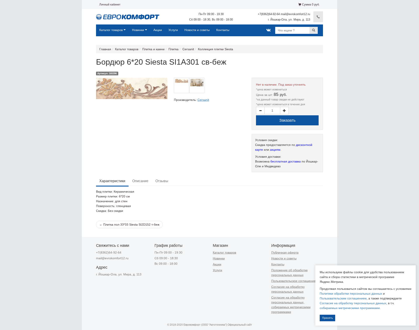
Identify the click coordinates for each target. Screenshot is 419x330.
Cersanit (188, 49)
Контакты (222, 30)
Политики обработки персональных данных (351, 293)
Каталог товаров (111, 30)
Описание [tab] (140, 181)
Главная (105, 49)
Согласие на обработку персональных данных (353, 303)
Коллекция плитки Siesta (215, 49)
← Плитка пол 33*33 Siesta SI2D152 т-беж (129, 224)
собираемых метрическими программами (350, 308)
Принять (327, 318)
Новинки (138, 30)
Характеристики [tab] (112, 181)
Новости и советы (197, 30)
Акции (157, 30)
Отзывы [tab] (161, 181)
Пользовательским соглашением (343, 298)
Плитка (173, 49)
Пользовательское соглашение (293, 281)
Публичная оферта (285, 252)
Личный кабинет (109, 4)
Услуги (173, 30)
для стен (121, 201)
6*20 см (124, 196)
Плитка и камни (153, 49)
